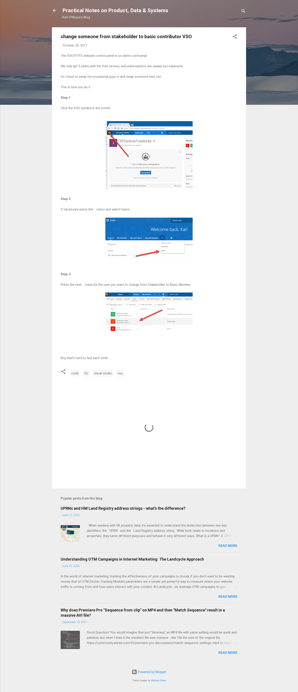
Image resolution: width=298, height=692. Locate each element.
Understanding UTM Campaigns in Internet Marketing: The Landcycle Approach (132, 559)
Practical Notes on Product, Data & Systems (115, 10)
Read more (227, 546)
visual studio (103, 373)
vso (120, 373)
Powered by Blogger (151, 672)
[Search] (243, 12)
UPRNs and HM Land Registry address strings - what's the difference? (123, 508)
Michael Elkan (158, 680)
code (75, 373)
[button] (234, 37)
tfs (86, 373)
